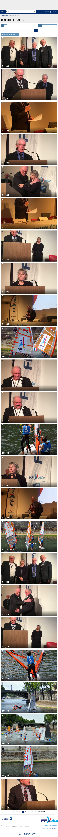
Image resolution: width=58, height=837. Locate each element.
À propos (2, 826)
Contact (8, 826)
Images (54, 26)
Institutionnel (8, 15)
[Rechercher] (34, 11)
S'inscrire (54, 12)
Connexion (46, 12)
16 (32, 811)
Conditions (14, 826)
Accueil (3, 15)
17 (35, 811)
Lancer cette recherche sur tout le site (11, 34)
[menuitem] (3, 15)
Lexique (20, 826)
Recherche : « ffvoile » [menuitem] (16, 15)
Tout (40, 26)
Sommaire (27, 826)
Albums (49, 26)
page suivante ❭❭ (41, 811)
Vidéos (44, 26)
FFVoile (47, 5)
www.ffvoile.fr (37, 834)
